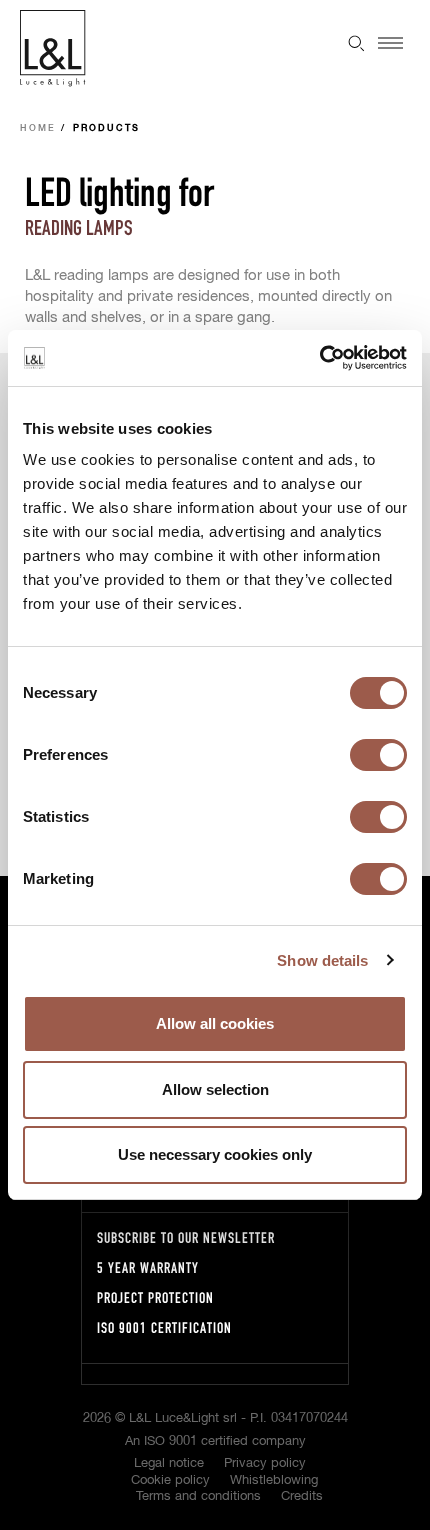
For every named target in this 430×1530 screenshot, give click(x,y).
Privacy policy (265, 1463)
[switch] (378, 755)
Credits (302, 1496)
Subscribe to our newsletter (186, 1237)
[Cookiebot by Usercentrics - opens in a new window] (319, 358)
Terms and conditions (198, 1496)
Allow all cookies (215, 1023)
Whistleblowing (274, 1480)
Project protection (155, 1297)
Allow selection (215, 1089)
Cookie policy (170, 1480)
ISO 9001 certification (164, 1327)
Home (38, 128)
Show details (322, 960)
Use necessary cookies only (215, 1154)
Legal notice (169, 1463)
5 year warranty (148, 1267)
